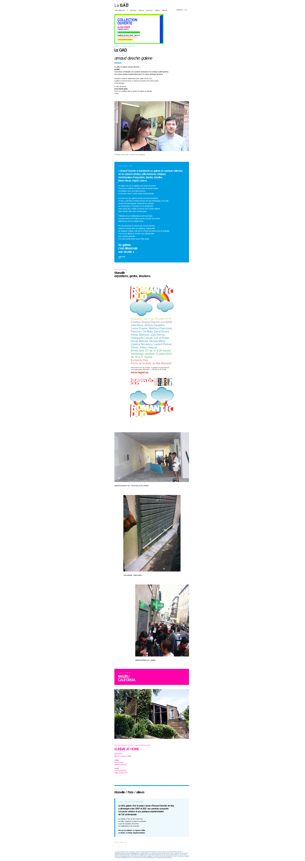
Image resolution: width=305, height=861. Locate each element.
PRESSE (164, 10)
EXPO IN (141, 10)
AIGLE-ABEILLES (120, 10)
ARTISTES (133, 10)
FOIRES (157, 10)
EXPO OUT (149, 10)
